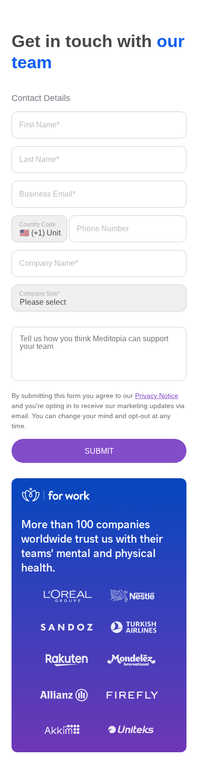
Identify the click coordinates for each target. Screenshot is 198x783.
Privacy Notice (156, 395)
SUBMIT (99, 451)
